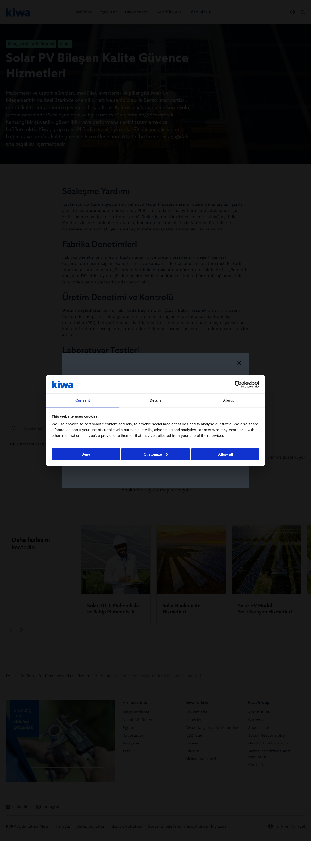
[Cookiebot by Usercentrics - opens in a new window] (238, 384)
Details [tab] (156, 400)
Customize (153, 454)
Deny (85, 454)
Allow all (225, 454)
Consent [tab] (82, 400)
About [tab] (228, 400)
